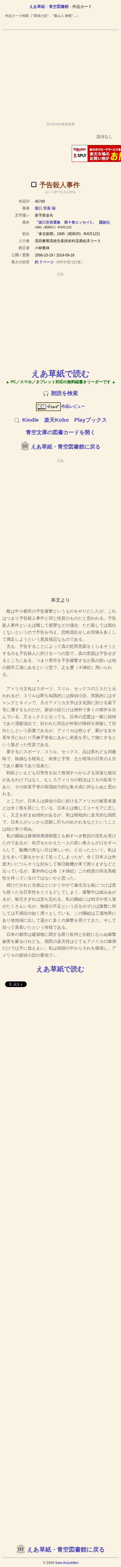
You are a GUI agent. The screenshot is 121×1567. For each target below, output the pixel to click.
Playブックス (90, 420)
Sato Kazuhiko (66, 1563)
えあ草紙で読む (61, 373)
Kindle (30, 420)
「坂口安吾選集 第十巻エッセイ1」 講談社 (72, 222)
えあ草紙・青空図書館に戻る (65, 447)
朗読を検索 (64, 393)
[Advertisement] (60, 73)
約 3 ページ (44, 262)
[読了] (34, 184)
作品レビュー (73, 406)
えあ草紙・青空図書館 (49, 6)
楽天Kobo (56, 420)
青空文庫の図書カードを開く (60, 432)
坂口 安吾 (43, 208)
